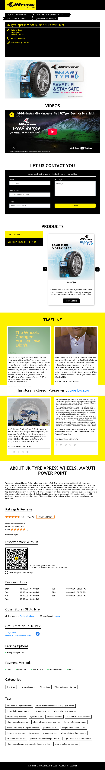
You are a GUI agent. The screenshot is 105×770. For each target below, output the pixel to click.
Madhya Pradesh (27, 616)
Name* (12, 179)
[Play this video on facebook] (76, 341)
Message (58, 179)
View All (30, 517)
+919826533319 (18, 38)
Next (97, 269)
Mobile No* (14, 191)
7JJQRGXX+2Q (11, 632)
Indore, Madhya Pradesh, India (18, 635)
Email (11, 202)
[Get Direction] (37, 635)
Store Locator (78, 390)
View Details (71, 300)
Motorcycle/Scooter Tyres (22, 242)
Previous (45, 269)
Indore (57, 616)
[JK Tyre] (20, 5)
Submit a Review (45, 517)
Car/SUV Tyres (15, 234)
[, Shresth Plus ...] (29, 412)
